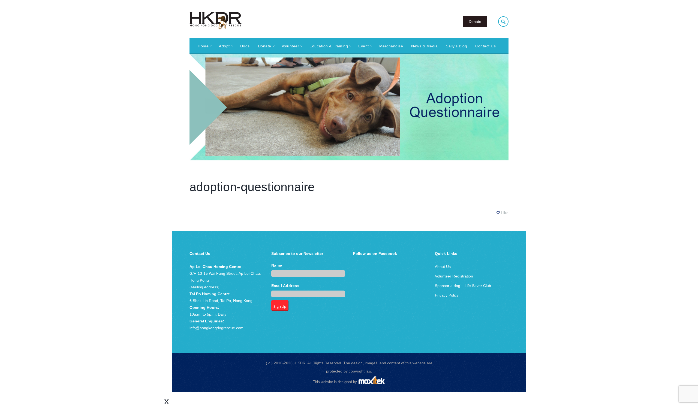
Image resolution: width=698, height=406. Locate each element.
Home (203, 46)
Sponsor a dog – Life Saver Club (463, 285)
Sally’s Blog (456, 46)
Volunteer (290, 46)
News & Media (424, 46)
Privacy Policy (447, 295)
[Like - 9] (498, 212)
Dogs (245, 46)
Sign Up (279, 306)
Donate (475, 21)
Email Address (285, 286)
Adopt (224, 46)
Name (276, 265)
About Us (443, 266)
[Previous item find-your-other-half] (269, 107)
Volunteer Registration (454, 276)
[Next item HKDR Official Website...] (429, 107)
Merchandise (391, 46)
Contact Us (485, 46)
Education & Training (328, 46)
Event (363, 46)
